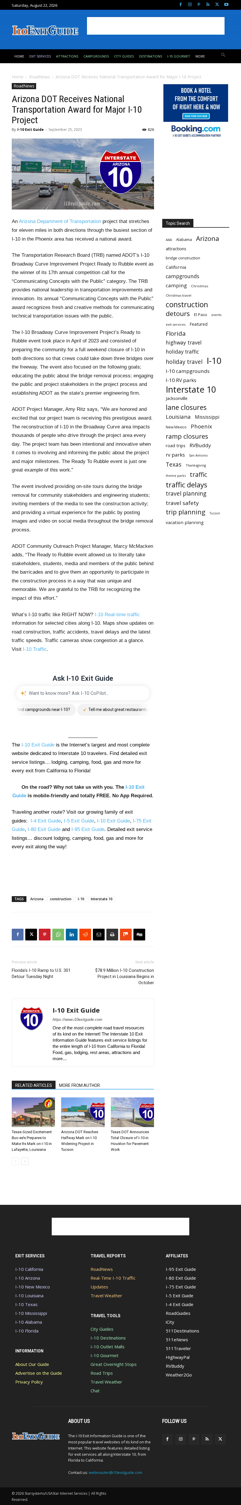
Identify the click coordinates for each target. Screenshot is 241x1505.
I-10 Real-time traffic (117, 614)
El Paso (200, 314)
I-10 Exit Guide (30, 129)
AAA (169, 239)
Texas (174, 464)
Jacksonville (177, 398)
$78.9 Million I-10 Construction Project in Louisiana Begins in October (124, 976)
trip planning (185, 512)
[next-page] (25, 1161)
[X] (217, 5)
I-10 (81, 898)
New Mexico (176, 427)
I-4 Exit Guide (46, 821)
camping (176, 285)
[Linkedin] (72, 934)
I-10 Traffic (35, 649)
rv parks (175, 455)
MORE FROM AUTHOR (79, 1085)
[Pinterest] (199, 5)
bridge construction (183, 258)
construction (60, 898)
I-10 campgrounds (188, 371)
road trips (175, 445)
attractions (176, 248)
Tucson (215, 513)
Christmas (199, 286)
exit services (175, 324)
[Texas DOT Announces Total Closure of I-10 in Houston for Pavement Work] (132, 1112)
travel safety (182, 503)
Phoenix (201, 426)
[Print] (112, 934)
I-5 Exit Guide (79, 821)
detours (178, 313)
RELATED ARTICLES (33, 1085)
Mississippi (207, 417)
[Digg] (139, 934)
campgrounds (182, 276)
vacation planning (185, 522)
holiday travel (184, 362)
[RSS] (208, 5)
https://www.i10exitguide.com (77, 1019)
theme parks (176, 475)
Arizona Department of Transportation (60, 221)
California (176, 267)
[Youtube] (226, 5)
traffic (198, 474)
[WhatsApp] (58, 934)
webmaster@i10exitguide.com (115, 1472)
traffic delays (186, 485)
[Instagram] (190, 5)
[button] (223, 55)
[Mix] (126, 934)
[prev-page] (15, 1161)
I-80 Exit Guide (44, 829)
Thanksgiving (196, 465)
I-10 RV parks (181, 380)
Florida (176, 333)
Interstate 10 (102, 898)
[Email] (99, 934)
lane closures (186, 407)
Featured (198, 324)
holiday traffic (182, 352)
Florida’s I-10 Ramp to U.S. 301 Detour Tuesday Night (41, 973)
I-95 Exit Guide (87, 829)
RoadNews (39, 77)
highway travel (184, 342)
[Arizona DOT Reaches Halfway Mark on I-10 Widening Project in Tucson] (82, 1112)
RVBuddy (200, 445)
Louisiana (178, 416)
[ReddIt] (85, 934)
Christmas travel (178, 295)
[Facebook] (181, 5)
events (216, 315)
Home (18, 77)
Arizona (36, 898)
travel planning (186, 494)
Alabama (184, 239)
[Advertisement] (156, 26)
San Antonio (198, 455)
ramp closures (187, 436)
